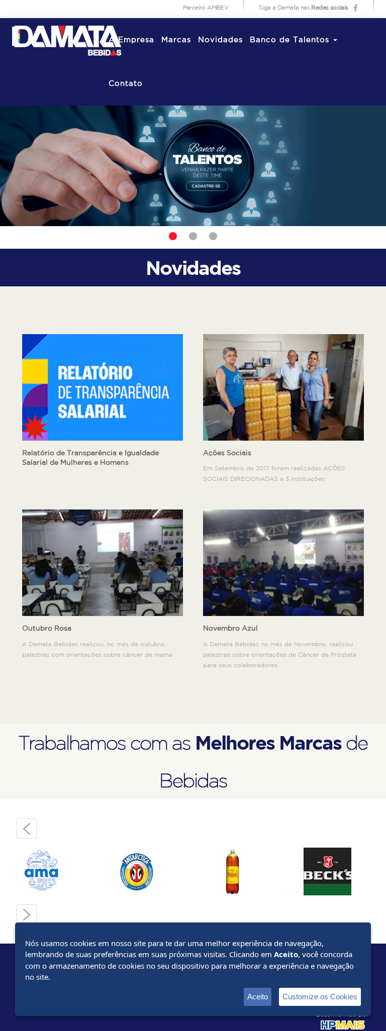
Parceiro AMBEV (206, 8)
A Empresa (131, 40)
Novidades (220, 40)
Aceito (257, 996)
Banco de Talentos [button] (291, 40)
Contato (126, 83)
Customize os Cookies (319, 996)
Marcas (176, 40)
